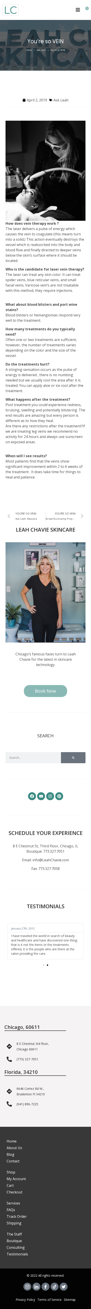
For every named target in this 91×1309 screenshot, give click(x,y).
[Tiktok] (55, 1287)
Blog (10, 1154)
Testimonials (17, 1254)
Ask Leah (41, 50)
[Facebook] (32, 796)
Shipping (14, 1223)
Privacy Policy (25, 1299)
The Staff (14, 1234)
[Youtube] (41, 796)
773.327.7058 (49, 868)
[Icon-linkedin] (36, 1287)
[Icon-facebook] (45, 1287)
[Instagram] (50, 796)
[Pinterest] (59, 796)
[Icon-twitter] (64, 1287)
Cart (10, 1185)
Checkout (14, 1192)
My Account (16, 1178)
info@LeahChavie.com (50, 860)
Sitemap (70, 1299)
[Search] (73, 757)
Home (29, 50)
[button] (43, 965)
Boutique (14, 1240)
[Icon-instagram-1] (27, 1287)
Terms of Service (49, 1299)
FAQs (11, 1209)
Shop (11, 1172)
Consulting (16, 1247)
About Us (14, 1147)
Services (13, 1203)
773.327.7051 (53, 851)
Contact (13, 1161)
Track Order (17, 1216)
